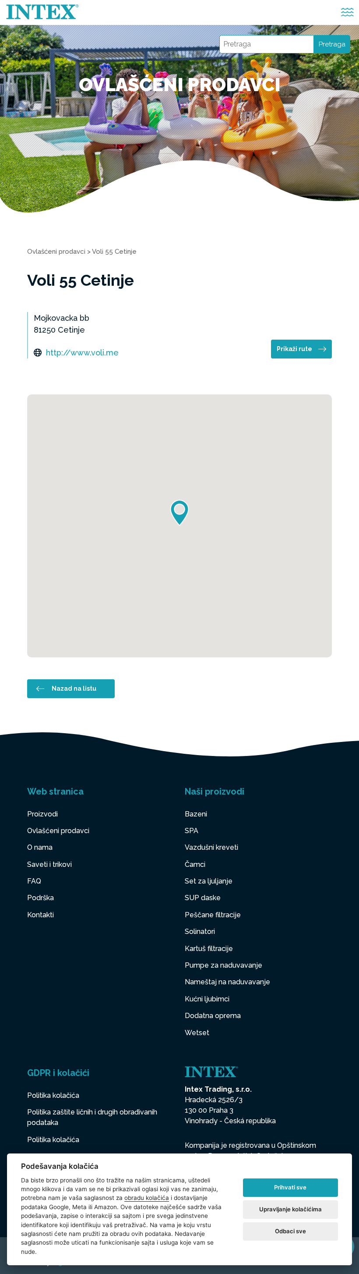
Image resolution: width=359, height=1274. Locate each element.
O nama (40, 847)
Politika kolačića (53, 1095)
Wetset (197, 1033)
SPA (191, 831)
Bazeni (196, 814)
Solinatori (200, 931)
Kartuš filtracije (209, 948)
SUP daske (203, 898)
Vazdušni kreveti (211, 847)
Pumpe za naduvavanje (223, 965)
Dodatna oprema (213, 1015)
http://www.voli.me (82, 352)
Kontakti (40, 915)
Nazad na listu (74, 688)
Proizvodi (42, 814)
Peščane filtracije (213, 915)
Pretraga (332, 44)
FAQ (34, 881)
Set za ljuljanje (208, 881)
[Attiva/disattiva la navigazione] (347, 12)
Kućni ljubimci (207, 999)
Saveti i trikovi (49, 864)
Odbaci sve (290, 1231)
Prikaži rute (294, 348)
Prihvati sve (290, 1187)
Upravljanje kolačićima (290, 1209)
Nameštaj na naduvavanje (227, 982)
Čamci (195, 864)
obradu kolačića (146, 1197)
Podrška (40, 898)
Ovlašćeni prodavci (56, 252)
